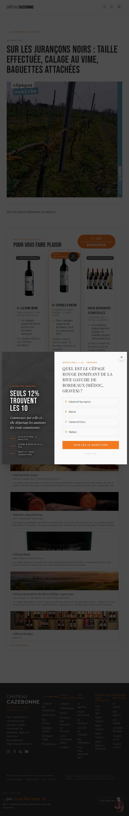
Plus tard (91, 454)
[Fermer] (121, 357)
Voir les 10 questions (91, 445)
